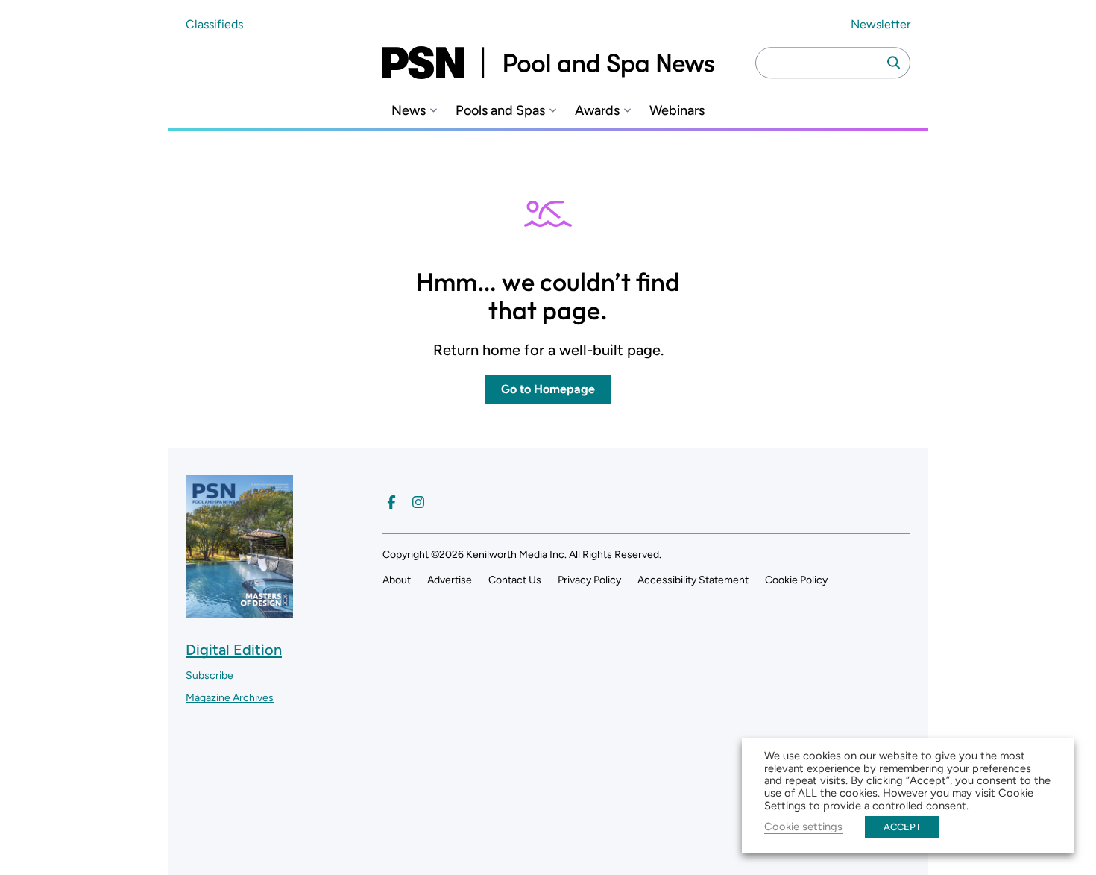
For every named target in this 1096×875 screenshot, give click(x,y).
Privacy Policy (589, 580)
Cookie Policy (796, 580)
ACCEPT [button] (902, 826)
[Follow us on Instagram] (418, 502)
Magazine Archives (230, 697)
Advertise (449, 580)
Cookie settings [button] (803, 826)
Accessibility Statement (693, 580)
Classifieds (214, 24)
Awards (597, 111)
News (408, 111)
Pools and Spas (500, 111)
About (396, 580)
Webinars (677, 111)
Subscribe (209, 675)
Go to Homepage (548, 389)
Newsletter (880, 24)
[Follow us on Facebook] (391, 502)
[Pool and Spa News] (548, 62)
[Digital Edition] (239, 611)
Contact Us (514, 580)
